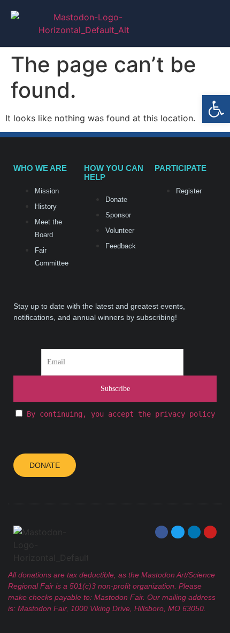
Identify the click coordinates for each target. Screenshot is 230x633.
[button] (214, 23)
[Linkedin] (194, 532)
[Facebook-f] (161, 532)
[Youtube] (210, 532)
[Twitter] (177, 532)
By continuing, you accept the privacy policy (121, 414)
